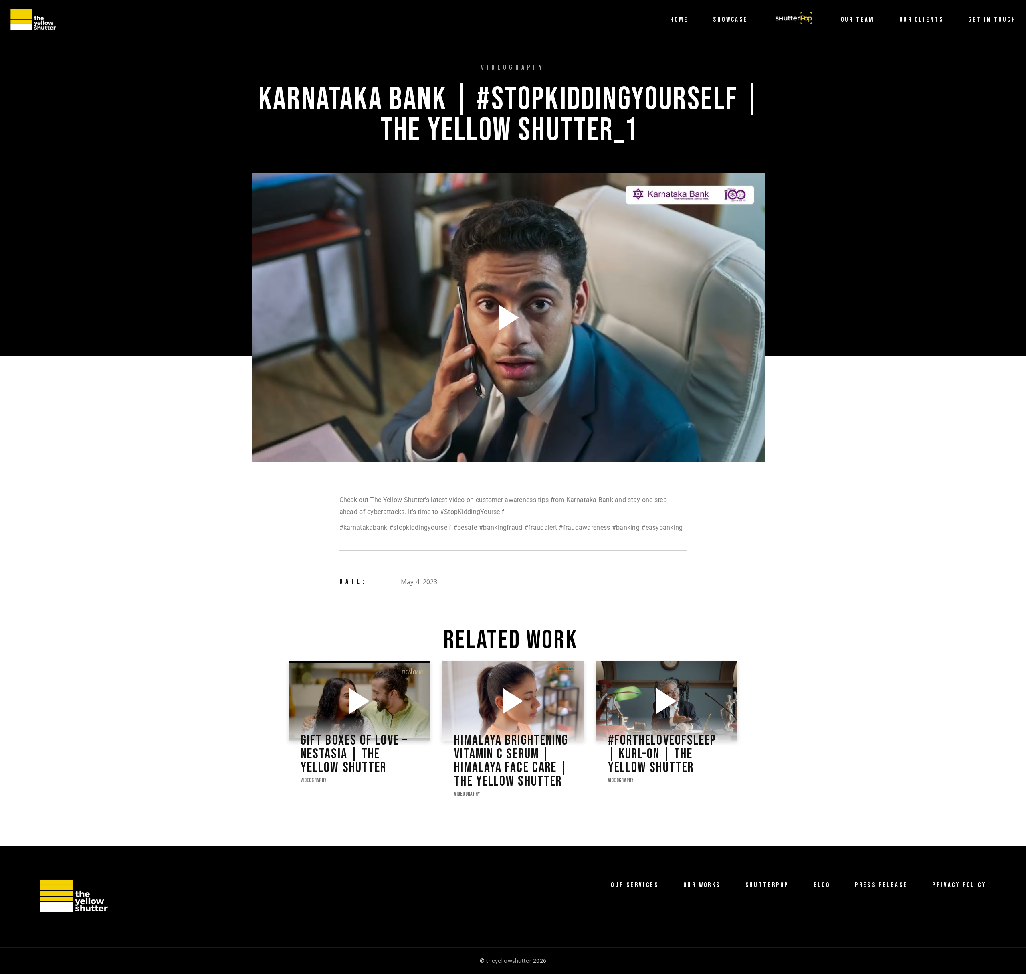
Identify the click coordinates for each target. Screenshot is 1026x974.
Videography (314, 780)
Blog (822, 885)
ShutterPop (767, 885)
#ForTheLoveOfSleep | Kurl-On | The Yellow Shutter (662, 754)
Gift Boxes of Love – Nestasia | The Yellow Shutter (354, 754)
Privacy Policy (959, 885)
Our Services (634, 885)
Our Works (702, 885)
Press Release (881, 885)
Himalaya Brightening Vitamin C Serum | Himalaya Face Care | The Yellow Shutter (511, 761)
